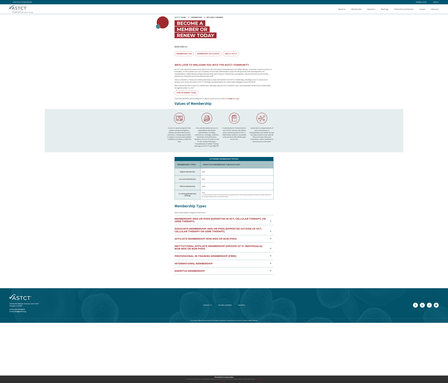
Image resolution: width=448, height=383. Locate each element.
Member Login (421, 2)
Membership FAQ (184, 54)
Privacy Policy (194, 320)
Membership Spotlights (208, 54)
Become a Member (225, 305)
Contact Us (207, 305)
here (226, 197)
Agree (223, 381)
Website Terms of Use (204, 320)
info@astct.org (233, 98)
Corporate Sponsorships (22, 2)
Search (436, 2)
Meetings (241, 305)
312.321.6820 (20, 309)
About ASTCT (231, 54)
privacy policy (258, 379)
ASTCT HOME (180, 17)
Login (11, 315)
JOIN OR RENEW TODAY (186, 93)
